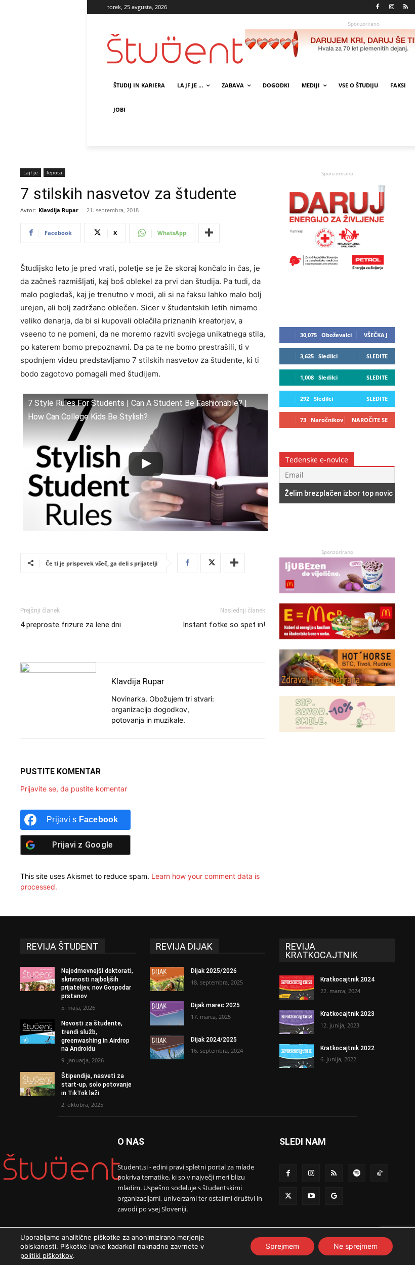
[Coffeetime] (337, 736)
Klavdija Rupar (58, 210)
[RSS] (405, 7)
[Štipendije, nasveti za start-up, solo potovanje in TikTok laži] (37, 1084)
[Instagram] (391, 7)
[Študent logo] (176, 49)
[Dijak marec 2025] (167, 1013)
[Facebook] (378, 7)
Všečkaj (376, 335)
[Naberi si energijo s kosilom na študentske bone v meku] (337, 644)
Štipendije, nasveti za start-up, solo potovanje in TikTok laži (96, 1084)
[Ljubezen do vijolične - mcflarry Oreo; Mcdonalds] (337, 598)
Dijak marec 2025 (215, 1005)
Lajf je (30, 172)
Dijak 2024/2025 (214, 1039)
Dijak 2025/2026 (214, 970)
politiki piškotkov (46, 1255)
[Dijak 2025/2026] (167, 979)
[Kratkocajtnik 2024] (296, 987)
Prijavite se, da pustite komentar (73, 788)
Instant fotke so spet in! (224, 624)
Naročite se (370, 420)
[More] (209, 233)
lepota (54, 172)
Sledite (377, 356)
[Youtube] (311, 1196)
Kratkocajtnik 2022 (347, 1048)
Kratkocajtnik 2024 (347, 979)
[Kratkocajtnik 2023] (296, 1022)
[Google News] (334, 1196)
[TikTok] (379, 1173)
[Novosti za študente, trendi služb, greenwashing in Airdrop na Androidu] (37, 1031)
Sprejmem (282, 1246)
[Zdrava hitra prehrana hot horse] (337, 690)
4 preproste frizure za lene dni (70, 624)
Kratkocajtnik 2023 (347, 1013)
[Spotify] (356, 1173)
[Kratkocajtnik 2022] (296, 1056)
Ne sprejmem (356, 1246)
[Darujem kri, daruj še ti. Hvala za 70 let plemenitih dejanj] (337, 272)
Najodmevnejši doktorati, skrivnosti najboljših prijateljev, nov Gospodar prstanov (97, 983)
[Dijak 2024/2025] (167, 1048)
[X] (210, 563)
